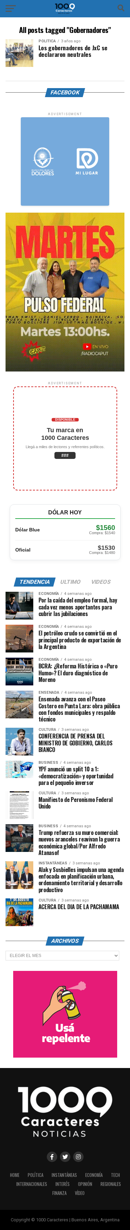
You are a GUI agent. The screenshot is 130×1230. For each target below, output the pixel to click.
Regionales (111, 1184)
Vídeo (80, 1193)
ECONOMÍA (94, 1175)
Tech (115, 1175)
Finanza (59, 1193)
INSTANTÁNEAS (64, 1175)
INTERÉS (62, 1184)
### (65, 455)
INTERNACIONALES (31, 1184)
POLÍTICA (35, 1175)
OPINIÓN (85, 1184)
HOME (14, 1175)
